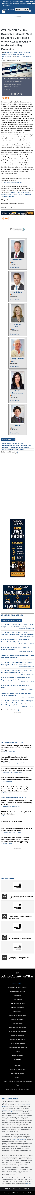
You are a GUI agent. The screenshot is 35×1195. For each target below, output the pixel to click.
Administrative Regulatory (11, 86)
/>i (21, 94)
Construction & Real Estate (17, 1027)
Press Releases (17, 999)
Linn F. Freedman (7, 781)
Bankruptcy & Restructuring (17, 1015)
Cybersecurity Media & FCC (17, 1031)
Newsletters (17, 995)
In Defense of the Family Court (11, 821)
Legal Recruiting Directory (17, 991)
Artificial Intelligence (17, 1007)
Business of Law (18, 1023)
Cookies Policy (6, 5)
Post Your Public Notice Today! (11, 620)
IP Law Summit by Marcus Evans (20, 938)
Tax (17, 1085)
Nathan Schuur (7, 832)
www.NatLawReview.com (13, 1112)
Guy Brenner (6, 816)
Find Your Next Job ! (8, 439)
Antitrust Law (17, 1011)
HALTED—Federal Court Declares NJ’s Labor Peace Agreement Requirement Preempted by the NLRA (16, 803)
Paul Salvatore (7, 806)
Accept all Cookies (8, 9)
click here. (28, 1183)
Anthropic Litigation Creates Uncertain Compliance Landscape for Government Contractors (14, 759)
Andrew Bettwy (9, 52)
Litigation (17, 1077)
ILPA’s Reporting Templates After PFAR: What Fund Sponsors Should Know (16, 829)
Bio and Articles (14, 267)
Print (12, 94)
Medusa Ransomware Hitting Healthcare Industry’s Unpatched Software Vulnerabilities (16, 778)
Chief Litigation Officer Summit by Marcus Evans (20, 917)
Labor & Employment (17, 1073)
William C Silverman (8, 823)
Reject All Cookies (22, 9)
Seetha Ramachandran (17, 392)
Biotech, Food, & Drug (17, 1019)
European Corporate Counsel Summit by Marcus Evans (19, 958)
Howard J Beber (7, 843)
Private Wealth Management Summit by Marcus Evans (21, 897)
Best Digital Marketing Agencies (17, 987)
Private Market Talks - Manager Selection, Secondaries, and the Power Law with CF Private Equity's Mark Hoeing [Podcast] (15, 840)
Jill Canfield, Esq (7, 772)
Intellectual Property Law (17, 1069)
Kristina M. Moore (17, 772)
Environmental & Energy (17, 1039)
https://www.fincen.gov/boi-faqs (12, 182)
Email (13, 262)
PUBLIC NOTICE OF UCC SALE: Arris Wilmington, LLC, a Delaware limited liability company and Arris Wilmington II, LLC (17, 703)
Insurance (17, 1065)
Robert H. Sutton (16, 832)
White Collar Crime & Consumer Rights (17, 1089)
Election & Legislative (17, 1035)
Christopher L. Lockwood (20, 763)
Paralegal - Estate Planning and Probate (15, 447)
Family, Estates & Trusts (17, 1043)
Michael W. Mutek (8, 763)
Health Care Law (17, 1055)
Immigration (17, 1059)
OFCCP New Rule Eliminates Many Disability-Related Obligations (16, 813)
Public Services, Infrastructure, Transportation (18, 1081)
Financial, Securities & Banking (17, 1047)
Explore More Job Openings (9, 452)
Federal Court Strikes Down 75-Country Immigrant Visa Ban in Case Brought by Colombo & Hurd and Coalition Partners (14, 789)
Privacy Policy (24, 1189)
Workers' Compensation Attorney (13, 449)
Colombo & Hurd (7, 793)
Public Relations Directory (17, 1003)
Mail (15, 94)
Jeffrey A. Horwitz (13, 54)
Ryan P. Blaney (18, 52)
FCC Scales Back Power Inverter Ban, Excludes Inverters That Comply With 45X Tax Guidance (17, 769)
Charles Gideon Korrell (9, 751)
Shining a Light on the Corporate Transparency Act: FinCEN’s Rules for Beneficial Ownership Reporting (16, 194)
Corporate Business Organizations (13, 81)
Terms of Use (20, 1104)
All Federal (7, 89)
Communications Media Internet (12, 84)
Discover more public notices (9, 710)
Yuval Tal (18, 56)
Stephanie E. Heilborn (17, 325)
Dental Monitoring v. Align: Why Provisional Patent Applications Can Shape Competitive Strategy (16, 748)
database (4, 1110)
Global (18, 1051)
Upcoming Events (9, 878)
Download (18, 94)
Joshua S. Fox (16, 806)
